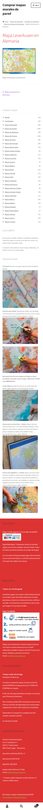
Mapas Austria (10, 162)
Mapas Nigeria (10, 203)
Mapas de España (11, 129)
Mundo (7, 117)
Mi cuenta (7, 806)
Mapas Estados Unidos (13, 192)
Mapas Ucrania (10, 222)
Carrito (33, 804)
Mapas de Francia (11, 136)
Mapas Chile (9, 177)
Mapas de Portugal (11, 144)
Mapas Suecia (9, 218)
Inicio (6, 22)
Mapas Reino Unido (11, 147)
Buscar (21, 806)
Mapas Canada (10, 173)
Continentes (9, 121)
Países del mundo (11, 125)
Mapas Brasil (9, 170)
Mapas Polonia (10, 214)
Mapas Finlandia (10, 196)
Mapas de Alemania (16, 22)
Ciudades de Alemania (31, 22)
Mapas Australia (10, 158)
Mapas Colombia (10, 181)
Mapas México (10, 199)
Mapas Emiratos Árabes (13, 188)
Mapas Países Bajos (11, 211)
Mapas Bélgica (10, 166)
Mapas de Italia (10, 140)
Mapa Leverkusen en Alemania (14, 24)
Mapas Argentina (11, 155)
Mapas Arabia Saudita (12, 151)
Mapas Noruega (10, 207)
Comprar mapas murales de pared (14, 9)
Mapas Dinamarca (11, 185)
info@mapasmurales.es (16, 656)
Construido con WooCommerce (14, 797)
